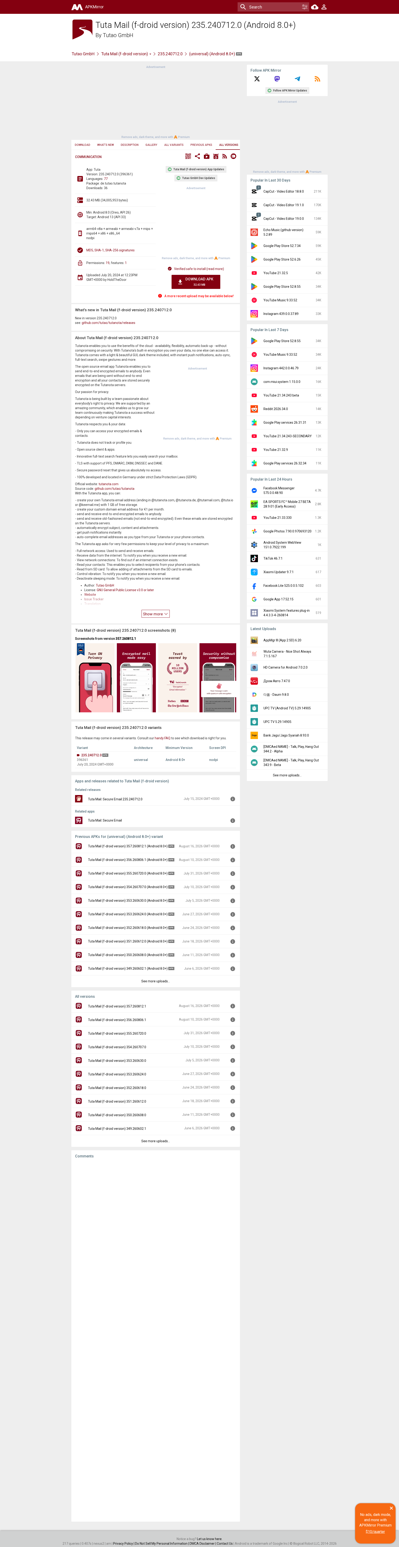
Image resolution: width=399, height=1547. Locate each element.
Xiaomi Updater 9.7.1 (278, 572)
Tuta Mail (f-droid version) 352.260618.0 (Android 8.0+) (128, 928)
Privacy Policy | (124, 1543)
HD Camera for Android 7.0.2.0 (285, 667)
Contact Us (225, 1543)
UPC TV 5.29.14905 (277, 722)
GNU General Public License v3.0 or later (125, 590)
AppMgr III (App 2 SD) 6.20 (282, 640)
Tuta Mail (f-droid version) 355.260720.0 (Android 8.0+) (128, 873)
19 (107, 263)
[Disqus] (155, 1340)
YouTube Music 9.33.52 (280, 300)
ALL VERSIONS (228, 145)
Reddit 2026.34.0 (275, 409)
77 (106, 179)
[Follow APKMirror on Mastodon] (277, 80)
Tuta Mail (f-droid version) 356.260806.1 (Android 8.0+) (128, 860)
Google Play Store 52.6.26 (282, 259)
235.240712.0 (170, 53)
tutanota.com (108, 484)
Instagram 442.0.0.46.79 (281, 368)
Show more (153, 614)
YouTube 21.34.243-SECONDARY (287, 436)
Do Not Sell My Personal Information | (162, 1543)
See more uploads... (155, 981)
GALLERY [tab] (151, 145)
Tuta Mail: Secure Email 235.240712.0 (115, 799)
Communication (88, 157)
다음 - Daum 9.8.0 (276, 694)
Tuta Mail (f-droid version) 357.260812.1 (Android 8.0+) (128, 846)
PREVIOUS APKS (201, 145)
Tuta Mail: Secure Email (105, 820)
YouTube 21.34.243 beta (281, 395)
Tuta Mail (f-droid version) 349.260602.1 (117, 1128)
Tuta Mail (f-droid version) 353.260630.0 (117, 1061)
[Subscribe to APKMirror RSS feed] (317, 80)
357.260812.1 (126, 638)
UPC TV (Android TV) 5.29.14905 (287, 708)
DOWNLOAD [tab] (82, 145)
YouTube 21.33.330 (277, 518)
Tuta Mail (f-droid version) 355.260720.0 (117, 1033)
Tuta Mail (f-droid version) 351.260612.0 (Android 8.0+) (128, 941)
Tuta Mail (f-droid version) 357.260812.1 (117, 1006)
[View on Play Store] (206, 156)
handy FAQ (162, 738)
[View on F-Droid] (216, 156)
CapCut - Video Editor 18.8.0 (283, 191)
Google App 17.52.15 (278, 599)
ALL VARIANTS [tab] (174, 145)
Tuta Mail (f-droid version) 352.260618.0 (117, 1088)
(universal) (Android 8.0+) (212, 53)
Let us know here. (209, 1539)
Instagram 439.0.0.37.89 (281, 314)
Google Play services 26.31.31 (284, 422)
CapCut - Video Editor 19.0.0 (283, 218)
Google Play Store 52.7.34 (282, 246)
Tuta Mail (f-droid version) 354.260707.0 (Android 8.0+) (128, 887)
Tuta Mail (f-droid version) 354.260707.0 (117, 1047)
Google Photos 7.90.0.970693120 (287, 531)
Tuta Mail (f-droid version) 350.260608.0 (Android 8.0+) (128, 955)
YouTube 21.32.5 (275, 273)
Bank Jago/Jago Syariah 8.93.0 (286, 735)
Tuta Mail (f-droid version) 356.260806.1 (117, 1020)
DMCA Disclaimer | (203, 1543)
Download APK (199, 281)
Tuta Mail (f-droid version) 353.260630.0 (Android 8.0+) (128, 900)
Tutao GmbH (118, 35)
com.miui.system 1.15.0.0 (281, 382)
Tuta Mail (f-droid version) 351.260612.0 (117, 1101)
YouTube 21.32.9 (275, 450)
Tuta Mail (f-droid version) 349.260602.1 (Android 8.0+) (128, 968)
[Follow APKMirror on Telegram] (297, 80)
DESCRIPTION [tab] (130, 145)
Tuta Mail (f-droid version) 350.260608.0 (117, 1115)
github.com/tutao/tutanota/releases (108, 323)
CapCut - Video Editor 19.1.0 (283, 205)
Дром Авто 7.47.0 (276, 681)
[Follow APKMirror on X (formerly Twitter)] (257, 80)
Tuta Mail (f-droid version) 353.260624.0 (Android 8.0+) (128, 914)
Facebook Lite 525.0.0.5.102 (283, 585)
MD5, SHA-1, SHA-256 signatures (110, 250)
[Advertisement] (156, 101)
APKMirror (94, 6)
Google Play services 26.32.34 (284, 463)
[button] (188, 156)
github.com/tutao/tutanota (114, 488)
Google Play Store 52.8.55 (282, 286)
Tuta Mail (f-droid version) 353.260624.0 (117, 1074)
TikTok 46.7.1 (273, 558)
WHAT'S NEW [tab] (105, 145)
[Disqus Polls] (155, 1220)
